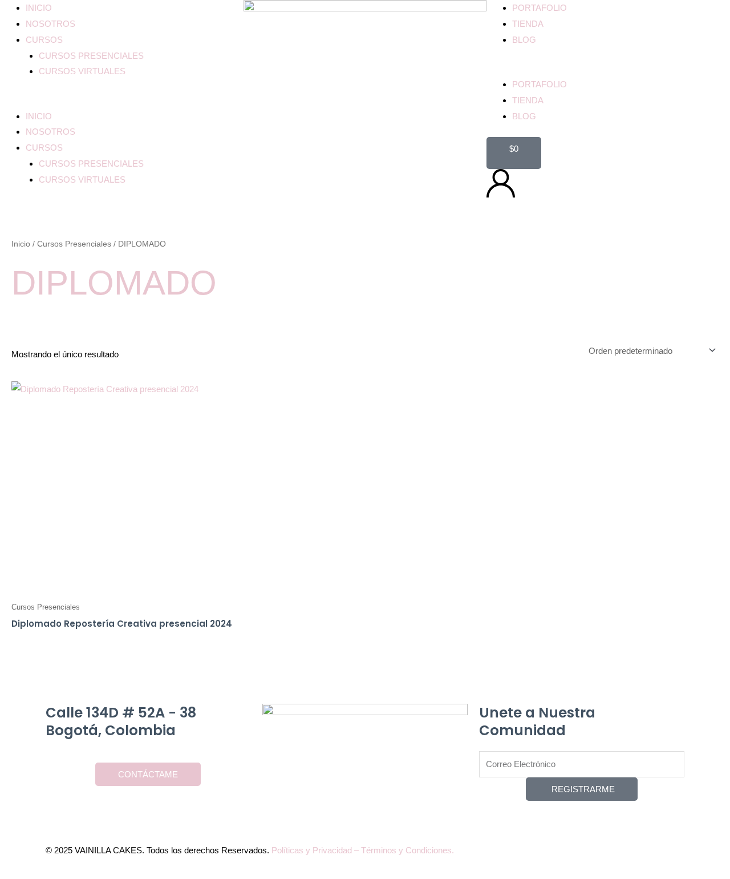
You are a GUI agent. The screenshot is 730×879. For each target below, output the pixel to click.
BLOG (524, 40)
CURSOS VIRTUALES (82, 71)
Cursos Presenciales (74, 244)
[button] (122, 100)
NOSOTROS (50, 24)
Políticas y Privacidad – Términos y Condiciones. (362, 850)
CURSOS (44, 40)
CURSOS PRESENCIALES (91, 56)
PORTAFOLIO (539, 8)
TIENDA (528, 24)
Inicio (20, 244)
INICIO (39, 8)
